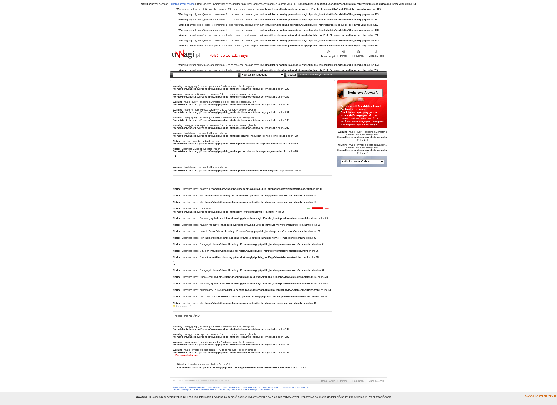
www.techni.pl (266, 389)
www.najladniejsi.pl (182, 389)
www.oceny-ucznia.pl (229, 389)
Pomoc (343, 56)
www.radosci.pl (250, 389)
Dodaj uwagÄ (328, 56)
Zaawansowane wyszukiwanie (316, 74)
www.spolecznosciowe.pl (295, 387)
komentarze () (183, 306)
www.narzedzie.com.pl (205, 389)
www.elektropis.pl (251, 387)
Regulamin (358, 56)
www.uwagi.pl (179, 387)
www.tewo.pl (214, 387)
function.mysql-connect (183, 4)
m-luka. (191, 380)
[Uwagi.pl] (190, 58)
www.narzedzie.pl (231, 387)
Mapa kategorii (376, 56)
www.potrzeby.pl (197, 387)
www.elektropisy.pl (271, 387)
